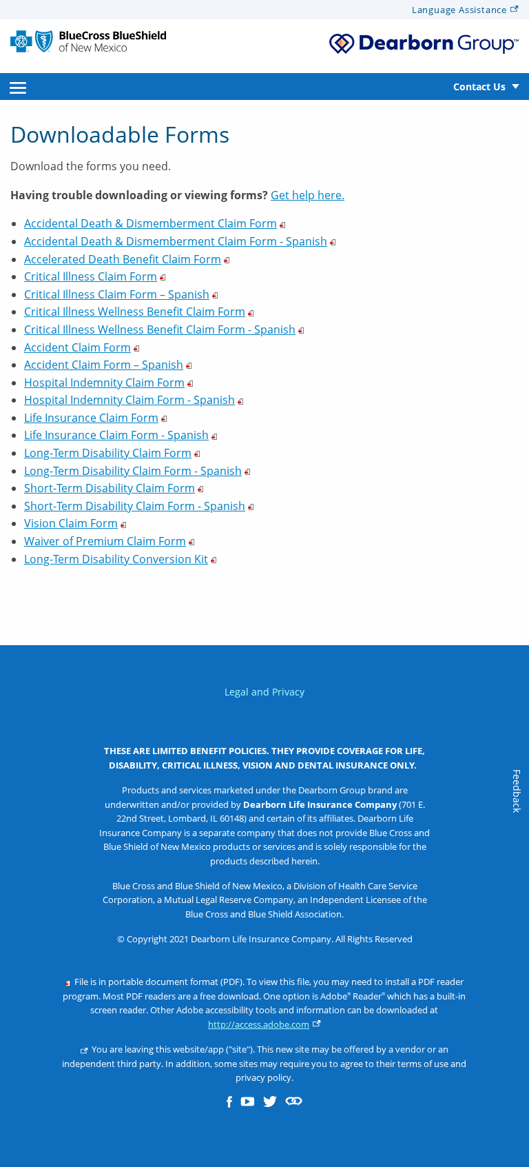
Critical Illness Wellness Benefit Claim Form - (159, 329)
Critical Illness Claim (90, 276)
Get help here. (307, 195)
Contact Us (479, 86)
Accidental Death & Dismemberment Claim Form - (175, 241)
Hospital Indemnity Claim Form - (129, 399)
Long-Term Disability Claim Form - (133, 470)
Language (459, 9)
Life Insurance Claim (91, 417)
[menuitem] (18, 86)
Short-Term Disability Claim (109, 488)
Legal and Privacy (264, 691)
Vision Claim (71, 523)
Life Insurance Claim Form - (116, 435)
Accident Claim (77, 347)
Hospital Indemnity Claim (104, 382)
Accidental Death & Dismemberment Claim (150, 223)
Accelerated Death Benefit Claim (122, 259)
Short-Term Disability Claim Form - (134, 506)
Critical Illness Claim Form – (116, 294)
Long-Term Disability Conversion (116, 559)
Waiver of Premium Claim (105, 541)
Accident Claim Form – (103, 364)
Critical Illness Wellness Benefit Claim (134, 311)
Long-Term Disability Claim (107, 452)
